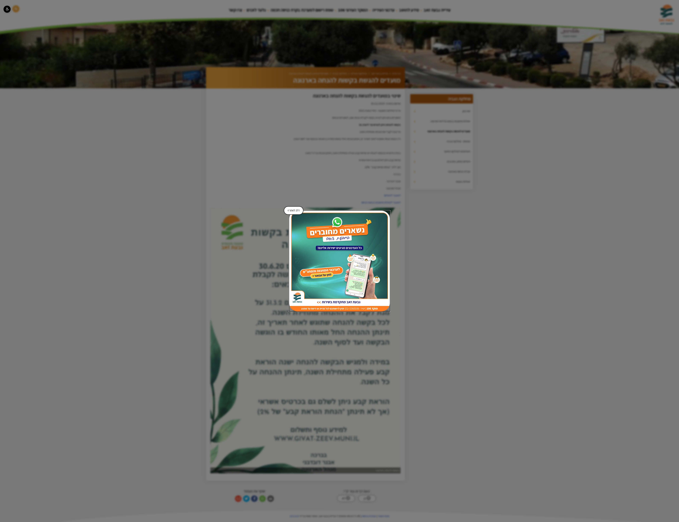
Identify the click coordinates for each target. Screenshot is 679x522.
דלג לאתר (292, 209)
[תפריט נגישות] (7, 9)
